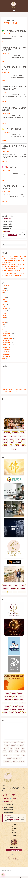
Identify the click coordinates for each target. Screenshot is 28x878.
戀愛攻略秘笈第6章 (7, 345)
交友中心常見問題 (8, 696)
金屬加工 (7, 745)
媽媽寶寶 (4, 322)
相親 (23, 755)
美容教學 (11, 439)
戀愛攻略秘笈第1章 (7, 333)
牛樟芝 (11, 445)
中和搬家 (22, 432)
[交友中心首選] (14, 610)
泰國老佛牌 (23, 751)
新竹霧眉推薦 (9, 389)
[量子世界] (14, 682)
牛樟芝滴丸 (14, 706)
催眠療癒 (4, 297)
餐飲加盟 (5, 436)
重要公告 (4, 313)
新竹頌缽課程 (7, 432)
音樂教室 (22, 742)
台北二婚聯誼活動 (6, 351)
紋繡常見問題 (22, 702)
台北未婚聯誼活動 (6, 347)
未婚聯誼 (5, 591)
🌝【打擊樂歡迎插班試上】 (12, 129)
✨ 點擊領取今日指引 (14, 850)
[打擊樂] (14, 479)
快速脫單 (14, 824)
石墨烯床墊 (5, 439)
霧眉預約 (4, 389)
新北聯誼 (5, 712)
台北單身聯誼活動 (6, 349)
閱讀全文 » (4, 42)
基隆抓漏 (5, 445)
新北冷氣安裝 (20, 745)
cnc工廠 (16, 751)
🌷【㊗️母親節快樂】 (10, 167)
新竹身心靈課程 (13, 436)
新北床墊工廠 (16, 755)
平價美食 (11, 712)
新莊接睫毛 (7, 706)
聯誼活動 (20, 693)
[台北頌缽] (14, 664)
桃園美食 (23, 439)
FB (3, 794)
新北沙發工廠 (21, 709)
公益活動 (4, 306)
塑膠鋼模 (21, 706)
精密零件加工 (7, 742)
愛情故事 (4, 315)
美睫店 (21, 699)
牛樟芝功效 (14, 449)
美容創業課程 (18, 442)
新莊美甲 (10, 391)
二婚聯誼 (23, 588)
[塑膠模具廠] (14, 527)
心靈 (3, 324)
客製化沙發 (5, 442)
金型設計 (4, 751)
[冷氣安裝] (14, 646)
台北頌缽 (15, 391)
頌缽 (24, 442)
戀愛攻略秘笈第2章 (7, 336)
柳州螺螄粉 (18, 712)
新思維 (3, 295)
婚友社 (14, 591)
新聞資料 (4, 317)
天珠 (10, 591)
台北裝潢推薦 (13, 709)
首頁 (5, 20)
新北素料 (9, 758)
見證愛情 (14, 836)
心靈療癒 (15, 585)
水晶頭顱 (4, 311)
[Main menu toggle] (14, 10)
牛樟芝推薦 (17, 445)
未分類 (8, 34)
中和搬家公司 (21, 436)
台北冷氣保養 (15, 432)
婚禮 (3, 320)
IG (6, 794)
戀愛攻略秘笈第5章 (7, 342)
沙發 (11, 748)
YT (10, 794)
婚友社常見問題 (22, 591)
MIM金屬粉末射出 (7, 761)
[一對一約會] (14, 491)
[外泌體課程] (14, 423)
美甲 (10, 755)
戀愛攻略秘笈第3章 (7, 338)
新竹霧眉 (19, 389)
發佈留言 (4, 34)
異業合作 (4, 304)
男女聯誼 (14, 693)
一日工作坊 (4, 301)
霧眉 (22, 389)
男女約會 (21, 696)
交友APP (8, 693)
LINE (13, 794)
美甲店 (16, 702)
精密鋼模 (6, 709)
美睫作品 (10, 702)
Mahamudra (22, 585)
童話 (18, 588)
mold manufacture (17, 758)
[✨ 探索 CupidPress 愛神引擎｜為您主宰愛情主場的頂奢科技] (14, 858)
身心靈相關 (4, 299)
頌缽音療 (4, 290)
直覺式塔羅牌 (5, 308)
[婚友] (14, 548)
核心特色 (14, 828)
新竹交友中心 (21, 761)
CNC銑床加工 (15, 742)
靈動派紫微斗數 (5, 286)
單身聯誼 (13, 588)
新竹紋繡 (15, 389)
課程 (3, 292)
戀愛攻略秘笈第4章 (7, 340)
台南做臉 (11, 442)
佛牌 (23, 748)
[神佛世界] (14, 467)
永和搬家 (17, 439)
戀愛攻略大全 (5, 331)
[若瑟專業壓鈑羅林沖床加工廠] (14, 562)
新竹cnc (15, 761)
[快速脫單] (14, 574)
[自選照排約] (14, 509)
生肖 (3, 329)
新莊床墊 (13, 745)
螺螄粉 (23, 445)
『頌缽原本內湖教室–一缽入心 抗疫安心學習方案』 (14, 88)
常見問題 (14, 830)
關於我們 (14, 826)
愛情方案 (14, 832)
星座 (3, 326)
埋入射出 (5, 585)
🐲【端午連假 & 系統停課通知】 (14, 31)
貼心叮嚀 (14, 834)
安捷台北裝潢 (5, 588)
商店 (10, 585)
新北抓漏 (11, 751)
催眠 (24, 712)
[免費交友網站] (14, 627)
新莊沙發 (6, 748)
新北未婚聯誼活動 (6, 354)
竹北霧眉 (6, 391)
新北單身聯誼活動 (6, 356)
